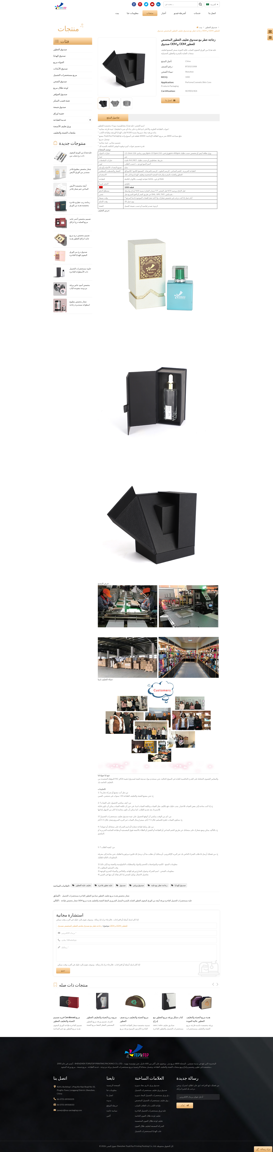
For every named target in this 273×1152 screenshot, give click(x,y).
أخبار (163, 13)
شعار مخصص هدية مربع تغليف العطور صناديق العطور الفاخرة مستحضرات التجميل (95, 895)
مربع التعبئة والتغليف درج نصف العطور (101, 1019)
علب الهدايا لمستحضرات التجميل (148, 1131)
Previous (213, 984)
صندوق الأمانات (60, 68)
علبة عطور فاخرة (105, 885)
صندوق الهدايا (59, 55)
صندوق (123, 885)
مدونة (108, 1100)
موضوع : (92, 926)
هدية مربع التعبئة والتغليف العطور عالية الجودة (165, 1019)
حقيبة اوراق (58, 113)
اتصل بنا (212, 13)
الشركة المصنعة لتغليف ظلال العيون (149, 1126)
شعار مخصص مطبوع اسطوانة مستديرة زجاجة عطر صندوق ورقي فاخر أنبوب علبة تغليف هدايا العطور (80, 303)
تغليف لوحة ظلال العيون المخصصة (149, 1121)
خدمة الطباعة (59, 119)
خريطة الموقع (112, 1105)
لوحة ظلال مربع (60, 87)
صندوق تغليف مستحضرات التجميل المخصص (152, 1100)
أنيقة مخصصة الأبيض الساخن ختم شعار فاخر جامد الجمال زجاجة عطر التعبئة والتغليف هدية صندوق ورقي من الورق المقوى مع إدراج (79, 187)
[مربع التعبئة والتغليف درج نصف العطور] (102, 1002)
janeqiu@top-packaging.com (69, 1110)
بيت (117, 13)
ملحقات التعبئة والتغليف (64, 132)
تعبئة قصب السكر (61, 100)
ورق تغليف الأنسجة (62, 126)
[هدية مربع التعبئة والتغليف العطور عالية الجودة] (168, 1002)
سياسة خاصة (111, 1110)
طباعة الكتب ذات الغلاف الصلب (148, 1105)
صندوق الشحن (60, 81)
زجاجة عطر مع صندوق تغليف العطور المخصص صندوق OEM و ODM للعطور (92, 926)
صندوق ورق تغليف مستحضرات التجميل (151, 1090)
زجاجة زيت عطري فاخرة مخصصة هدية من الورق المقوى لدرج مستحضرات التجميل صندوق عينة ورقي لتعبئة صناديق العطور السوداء (80, 204)
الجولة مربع (58, 62)
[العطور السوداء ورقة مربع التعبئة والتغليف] (201, 1002)
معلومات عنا (132, 13)
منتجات (149, 13)
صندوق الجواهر (60, 94)
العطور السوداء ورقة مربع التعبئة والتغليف (201, 1019)
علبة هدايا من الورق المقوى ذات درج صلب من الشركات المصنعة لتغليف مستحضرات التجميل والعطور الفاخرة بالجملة (81, 154)
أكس (108, 1116)
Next (217, 984)
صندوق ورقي (138, 885)
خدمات (197, 13)
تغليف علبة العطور (83, 885)
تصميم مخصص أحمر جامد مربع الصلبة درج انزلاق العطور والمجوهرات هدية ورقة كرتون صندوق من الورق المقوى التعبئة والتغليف (80, 221)
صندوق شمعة (59, 107)
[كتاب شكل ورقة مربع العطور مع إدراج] (135, 1002)
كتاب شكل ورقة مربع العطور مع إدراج (135, 1019)
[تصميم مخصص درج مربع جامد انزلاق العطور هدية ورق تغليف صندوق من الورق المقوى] (60, 239)
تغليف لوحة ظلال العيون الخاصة (148, 1116)
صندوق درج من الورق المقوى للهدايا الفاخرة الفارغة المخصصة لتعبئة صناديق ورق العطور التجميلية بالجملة (79, 254)
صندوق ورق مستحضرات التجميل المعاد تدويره (152, 1095)
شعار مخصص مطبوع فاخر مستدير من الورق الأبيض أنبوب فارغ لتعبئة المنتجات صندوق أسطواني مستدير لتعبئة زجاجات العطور (80, 171)
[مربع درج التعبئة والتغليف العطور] (68, 1002)
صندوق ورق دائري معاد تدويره (147, 1085)
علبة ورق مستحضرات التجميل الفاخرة (150, 1110)
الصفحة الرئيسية (113, 1085)
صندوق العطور (211, 27)
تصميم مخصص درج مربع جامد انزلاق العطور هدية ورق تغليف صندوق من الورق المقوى (80, 237)
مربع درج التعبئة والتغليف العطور (68, 1017)
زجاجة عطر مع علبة (159, 885)
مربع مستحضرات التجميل (65, 75)
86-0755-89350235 (65, 1099)
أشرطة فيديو (180, 13)
